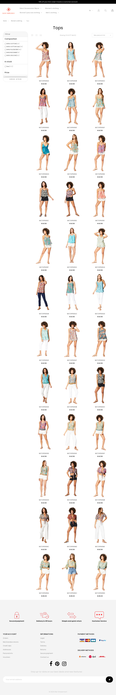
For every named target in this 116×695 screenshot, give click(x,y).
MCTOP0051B (100, 174)
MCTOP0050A (44, 81)
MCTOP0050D (44, 127)
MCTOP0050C (100, 81)
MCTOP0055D (100, 593)
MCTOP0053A (44, 407)
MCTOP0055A (44, 593)
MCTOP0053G (44, 500)
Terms (42, 642)
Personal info (8, 653)
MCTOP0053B (72, 407)
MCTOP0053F (100, 453)
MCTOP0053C (100, 407)
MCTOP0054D (72, 546)
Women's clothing (52, 8)
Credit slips (7, 646)
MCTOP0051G (72, 267)
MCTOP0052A (100, 267)
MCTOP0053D (44, 453)
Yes (9, 66)
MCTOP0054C (44, 546)
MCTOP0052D (100, 314)
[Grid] (32, 35)
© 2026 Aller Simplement (58, 692)
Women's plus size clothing (30, 13)
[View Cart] (112, 10)
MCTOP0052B (44, 314)
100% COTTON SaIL (14, 47)
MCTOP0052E (44, 360)
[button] (98, 10)
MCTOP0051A (72, 174)
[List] (41, 35)
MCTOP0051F (44, 267)
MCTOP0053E (72, 453)
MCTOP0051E (100, 220)
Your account (10, 634)
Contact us (44, 657)
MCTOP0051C (44, 220)
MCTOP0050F (100, 127)
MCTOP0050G (44, 174)
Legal (42, 638)
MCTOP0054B (100, 500)
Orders (5, 638)
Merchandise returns (10, 642)
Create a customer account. (67, 2)
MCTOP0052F (72, 360)
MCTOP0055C (72, 593)
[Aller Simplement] (8, 10)
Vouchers (6, 657)
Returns (43, 649)
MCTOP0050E (72, 127)
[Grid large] (36, 35)
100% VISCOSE (12, 55)
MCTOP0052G (100, 360)
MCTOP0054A (72, 500)
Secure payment (46, 653)
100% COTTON (12, 44)
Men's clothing (51, 13)
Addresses (7, 649)
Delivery (43, 646)
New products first (99, 35)
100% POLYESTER (13, 49)
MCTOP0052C (72, 314)
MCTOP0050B (72, 81)
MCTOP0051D (72, 220)
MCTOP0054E (100, 546)
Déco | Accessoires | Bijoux (29, 8)
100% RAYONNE (12, 52)
